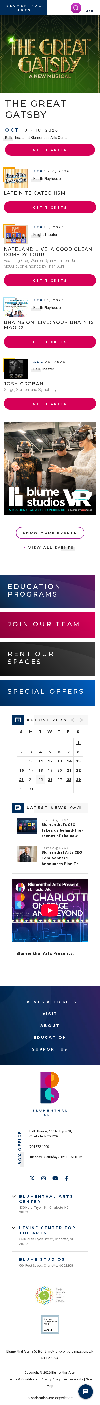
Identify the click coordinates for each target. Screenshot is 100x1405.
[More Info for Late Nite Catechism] (16, 178)
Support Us (50, 1049)
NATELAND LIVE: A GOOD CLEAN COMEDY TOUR (48, 252)
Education (50, 1037)
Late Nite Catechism (35, 193)
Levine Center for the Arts (47, 1230)
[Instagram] (43, 1178)
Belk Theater (43, 369)
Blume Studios (42, 1259)
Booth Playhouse (47, 178)
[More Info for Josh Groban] (16, 369)
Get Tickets (50, 150)
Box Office (20, 1148)
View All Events (51, 547)
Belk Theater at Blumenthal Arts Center (37, 138)
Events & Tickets (50, 1002)
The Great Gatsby (36, 109)
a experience (50, 1397)
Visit (50, 1013)
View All (75, 807)
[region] (50, 756)
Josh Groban (24, 384)
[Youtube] (55, 1178)
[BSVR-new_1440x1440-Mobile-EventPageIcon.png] (50, 468)
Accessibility (73, 1379)
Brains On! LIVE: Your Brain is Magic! (49, 325)
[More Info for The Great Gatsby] (50, 54)
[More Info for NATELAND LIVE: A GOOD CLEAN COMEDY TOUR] (16, 234)
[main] (50, 500)
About (50, 1025)
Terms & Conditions (22, 1379)
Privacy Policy (51, 1379)
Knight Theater (45, 235)
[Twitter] (32, 1178)
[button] (91, 8)
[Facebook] (67, 1178)
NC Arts (50, 1295)
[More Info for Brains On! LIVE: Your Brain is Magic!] (16, 307)
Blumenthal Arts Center (46, 1199)
